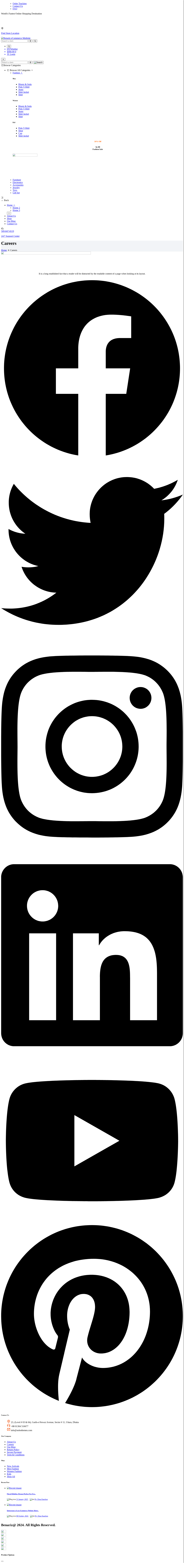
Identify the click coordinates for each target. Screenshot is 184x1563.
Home (10, 205)
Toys (15, 190)
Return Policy (13, 1449)
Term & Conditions (15, 1455)
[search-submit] (35, 40)
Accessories (18, 185)
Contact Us (18, 6)
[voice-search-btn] (30, 40)
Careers (10, 1444)
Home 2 (16, 207)
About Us (11, 216)
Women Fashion (14, 1471)
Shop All (11, 1476)
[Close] (2, 1561)
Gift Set (16, 193)
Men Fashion (13, 1469)
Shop (9, 218)
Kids (9, 1474)
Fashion (16, 73)
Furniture (17, 180)
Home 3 (16, 210)
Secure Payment (14, 1452)
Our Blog (11, 221)
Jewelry (16, 187)
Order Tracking (20, 3)
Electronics (18, 182)
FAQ (15, 8)
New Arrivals (13, 1466)
